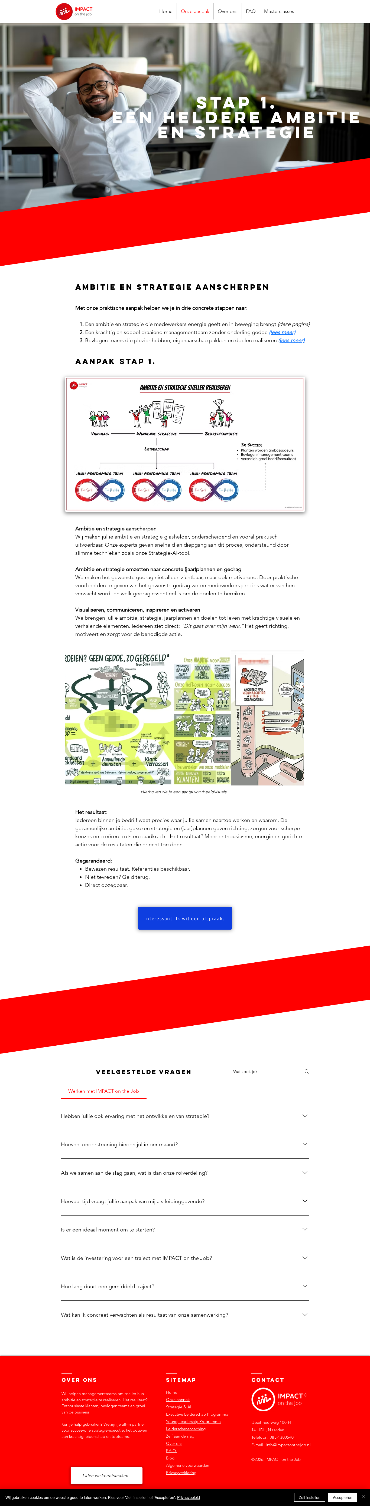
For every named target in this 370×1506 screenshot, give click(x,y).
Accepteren (342, 1497)
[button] (279, 11)
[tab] (104, 1091)
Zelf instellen (309, 1497)
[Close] (363, 1497)
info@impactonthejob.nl (288, 1444)
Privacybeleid (188, 1497)
